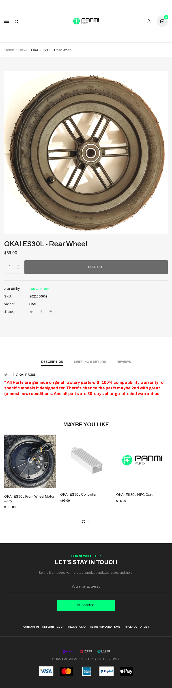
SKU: (8, 296)
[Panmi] (68, 651)
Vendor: (9, 304)
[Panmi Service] (103, 651)
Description (52, 361)
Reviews (124, 361)
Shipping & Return (90, 361)
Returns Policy (53, 627)
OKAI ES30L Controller (78, 494)
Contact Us (31, 627)
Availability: (12, 289)
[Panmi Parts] (86, 21)
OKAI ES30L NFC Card (134, 495)
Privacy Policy (77, 627)
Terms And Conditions (105, 627)
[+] (17, 264)
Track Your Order (136, 627)
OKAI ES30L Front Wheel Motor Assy (29, 499)
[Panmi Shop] (86, 651)
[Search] (16, 21)
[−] (17, 269)
